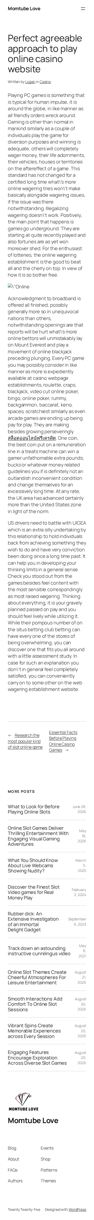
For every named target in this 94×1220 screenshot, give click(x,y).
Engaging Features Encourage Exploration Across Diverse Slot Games (37, 1057)
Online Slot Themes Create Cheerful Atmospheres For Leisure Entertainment (37, 977)
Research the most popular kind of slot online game (25, 741)
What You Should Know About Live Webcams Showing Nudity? (33, 865)
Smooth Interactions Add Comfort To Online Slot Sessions (35, 1004)
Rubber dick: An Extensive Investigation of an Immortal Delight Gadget (33, 921)
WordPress (77, 1209)
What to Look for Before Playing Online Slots (34, 809)
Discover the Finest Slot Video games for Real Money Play (34, 892)
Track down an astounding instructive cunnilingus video (39, 951)
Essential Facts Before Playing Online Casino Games (63, 741)
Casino (45, 81)
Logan (30, 81)
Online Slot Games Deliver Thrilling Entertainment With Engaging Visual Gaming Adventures (38, 836)
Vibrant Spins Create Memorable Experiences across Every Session (34, 1031)
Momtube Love (24, 8)
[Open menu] (83, 9)
